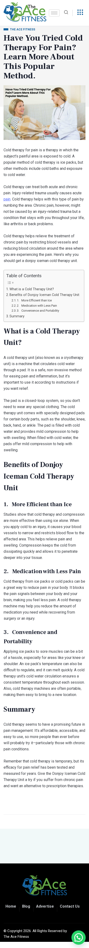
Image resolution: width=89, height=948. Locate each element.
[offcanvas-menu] (80, 12)
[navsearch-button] (68, 13)
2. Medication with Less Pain (37, 305)
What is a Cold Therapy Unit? (31, 289)
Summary (16, 316)
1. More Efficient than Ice (34, 300)
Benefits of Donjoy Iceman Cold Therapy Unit (44, 295)
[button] (78, 937)
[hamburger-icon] (54, 13)
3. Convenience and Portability (38, 310)
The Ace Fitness (16, 936)
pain (7, 199)
